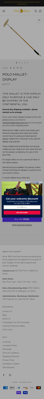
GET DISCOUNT (22, 212)
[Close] (39, 183)
